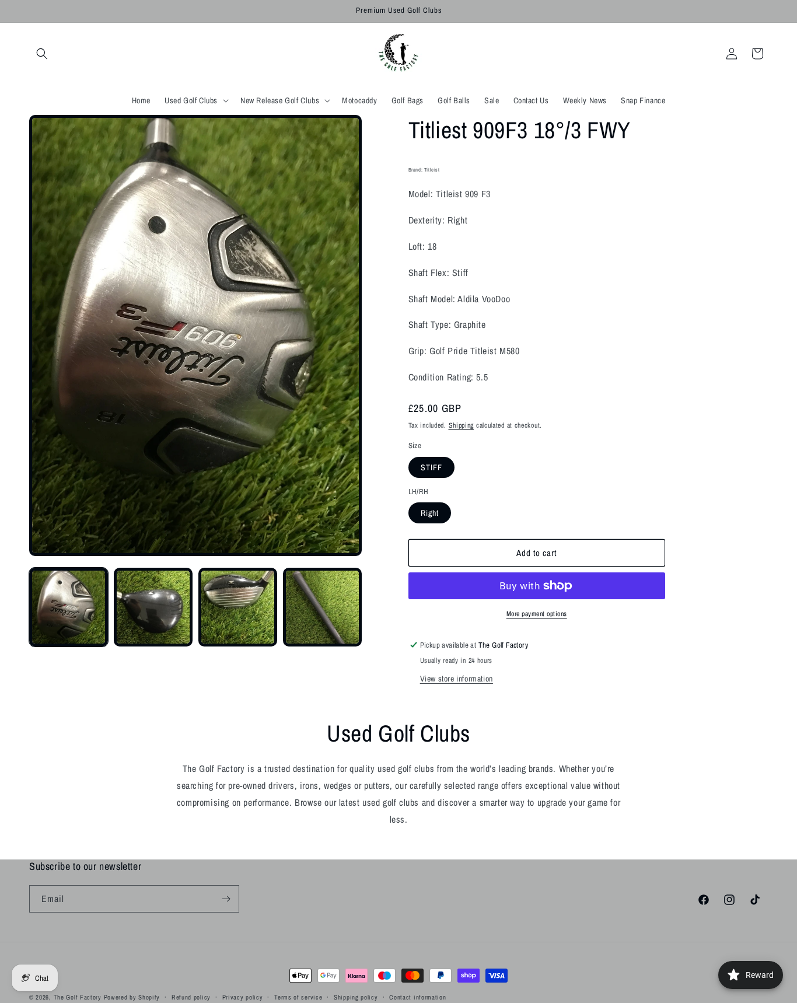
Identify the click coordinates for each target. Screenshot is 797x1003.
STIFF (431, 467)
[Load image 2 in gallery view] (153, 607)
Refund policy (191, 996)
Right (430, 513)
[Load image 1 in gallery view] (68, 607)
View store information (456, 678)
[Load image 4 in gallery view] (322, 607)
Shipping (461, 425)
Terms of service (298, 996)
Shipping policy (356, 996)
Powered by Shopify (132, 997)
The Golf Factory (78, 997)
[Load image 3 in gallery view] (237, 607)
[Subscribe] (226, 899)
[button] (42, 54)
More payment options (536, 613)
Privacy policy (242, 996)
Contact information (417, 996)
